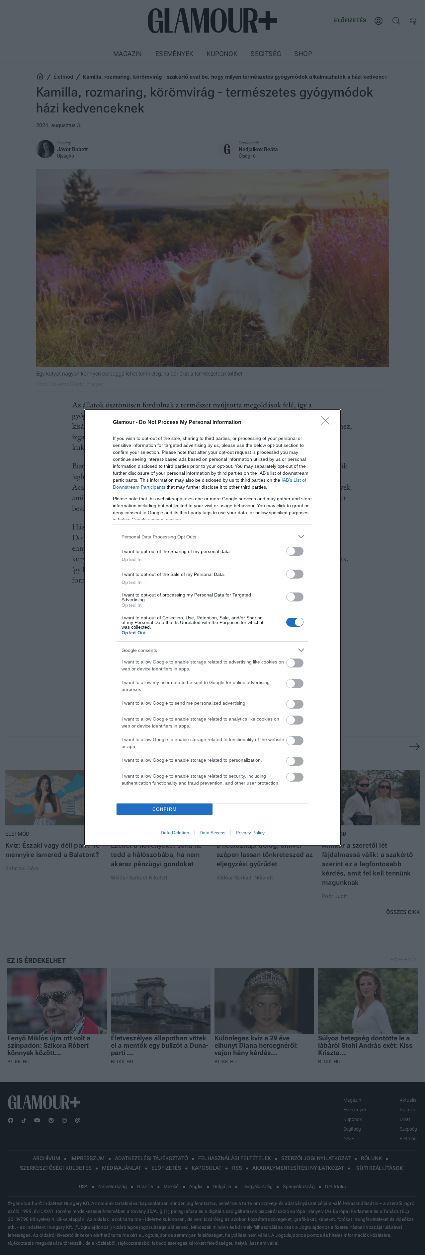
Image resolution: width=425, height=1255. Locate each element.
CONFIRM (164, 809)
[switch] (294, 551)
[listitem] (212, 536)
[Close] (327, 422)
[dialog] (212, 627)
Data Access (212, 832)
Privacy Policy (250, 832)
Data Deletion (175, 832)
